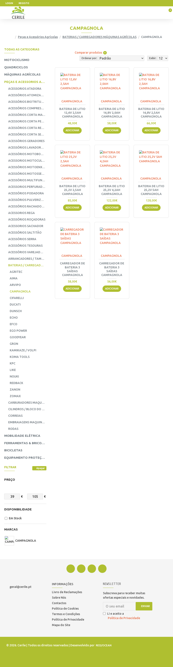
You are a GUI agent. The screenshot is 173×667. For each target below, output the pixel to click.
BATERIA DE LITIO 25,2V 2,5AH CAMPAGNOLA (72, 189)
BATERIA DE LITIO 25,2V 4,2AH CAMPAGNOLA (112, 189)
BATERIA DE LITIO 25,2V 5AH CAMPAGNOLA (151, 189)
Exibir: (152, 58)
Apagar (40, 468)
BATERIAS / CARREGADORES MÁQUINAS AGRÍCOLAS (99, 37)
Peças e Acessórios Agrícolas (38, 37)
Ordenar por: (89, 58)
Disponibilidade (18, 509)
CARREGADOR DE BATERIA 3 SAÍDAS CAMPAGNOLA (72, 269)
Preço (9, 479)
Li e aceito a (123, 616)
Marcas (11, 529)
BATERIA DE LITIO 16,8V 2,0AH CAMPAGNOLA (112, 112)
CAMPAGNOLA (71, 101)
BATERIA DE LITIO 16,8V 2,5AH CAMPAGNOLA (151, 112)
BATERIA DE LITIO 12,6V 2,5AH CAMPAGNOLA (72, 112)
